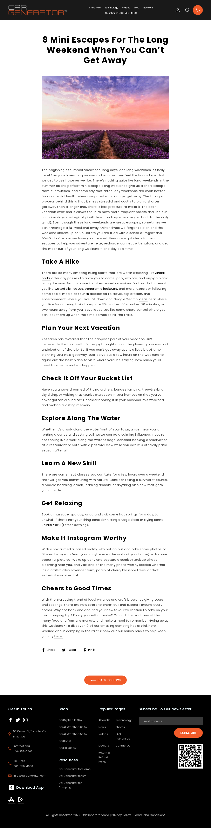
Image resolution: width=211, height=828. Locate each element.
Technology (111, 7)
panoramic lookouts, (101, 288)
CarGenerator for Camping (70, 785)
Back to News (109, 680)
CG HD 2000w (67, 748)
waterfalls (63, 288)
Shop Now (95, 7)
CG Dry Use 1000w (70, 720)
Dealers (103, 746)
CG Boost (65, 741)
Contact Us (123, 746)
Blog (136, 7)
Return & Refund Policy (104, 757)
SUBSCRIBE (188, 733)
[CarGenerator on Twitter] (18, 719)
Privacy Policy (121, 815)
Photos (120, 727)
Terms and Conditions (149, 815)
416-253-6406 (23, 751)
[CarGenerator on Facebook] (10, 719)
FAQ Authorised (123, 736)
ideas (143, 299)
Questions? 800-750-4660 (121, 13)
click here (148, 625)
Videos (126, 7)
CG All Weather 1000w (73, 727)
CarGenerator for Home (75, 769)
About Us (104, 720)
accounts (81, 294)
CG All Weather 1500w (73, 734)
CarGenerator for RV (72, 776)
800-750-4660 (23, 766)
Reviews (148, 7)
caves (78, 288)
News (102, 727)
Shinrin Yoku (51, 525)
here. (58, 636)
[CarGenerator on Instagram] (25, 719)
